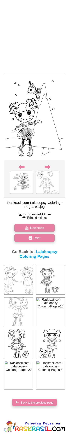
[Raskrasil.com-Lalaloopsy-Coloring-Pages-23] (18, 343)
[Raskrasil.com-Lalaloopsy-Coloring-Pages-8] (50, 375)
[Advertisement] (34, 38)
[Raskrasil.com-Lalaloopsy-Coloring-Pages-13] (50, 311)
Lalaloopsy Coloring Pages (38, 254)
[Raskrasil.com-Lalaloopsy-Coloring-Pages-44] (50, 280)
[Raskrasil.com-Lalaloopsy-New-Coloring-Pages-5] (18, 311)
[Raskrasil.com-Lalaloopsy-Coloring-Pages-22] (18, 375)
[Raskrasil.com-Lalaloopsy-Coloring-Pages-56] (18, 280)
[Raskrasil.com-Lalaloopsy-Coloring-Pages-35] (50, 343)
